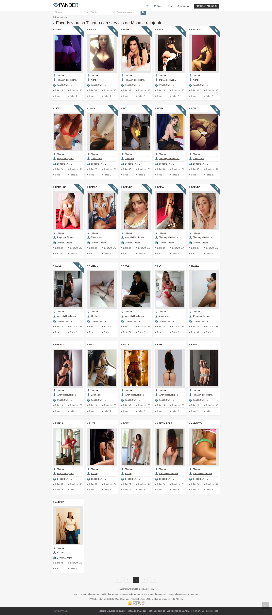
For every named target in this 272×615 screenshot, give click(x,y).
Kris (159, 344)
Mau (91, 344)
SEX (159, 266)
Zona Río (129, 158)
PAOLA (92, 29)
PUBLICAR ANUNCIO (206, 6)
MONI (126, 29)
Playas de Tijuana (167, 80)
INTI (125, 108)
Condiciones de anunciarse (179, 611)
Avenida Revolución (134, 237)
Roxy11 (195, 266)
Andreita (196, 423)
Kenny (195, 344)
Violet (127, 266)
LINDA (126, 344)
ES (147, 6)
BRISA (160, 187)
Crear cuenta (183, 6)
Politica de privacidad (136, 611)
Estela (59, 423)
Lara (160, 29)
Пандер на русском (144, 589)
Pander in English (126, 589)
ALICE (58, 266)
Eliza (92, 423)
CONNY (195, 108)
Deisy (126, 423)
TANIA (58, 29)
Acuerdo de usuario (188, 594)
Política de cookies (156, 611)
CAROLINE (60, 187)
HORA (160, 108)
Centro (94, 80)
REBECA (59, 344)
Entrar (170, 6)
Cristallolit (164, 423)
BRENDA (195, 187)
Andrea (59, 502)
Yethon (93, 266)
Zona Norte (96, 158)
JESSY (58, 108)
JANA (92, 108)
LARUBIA (196, 29)
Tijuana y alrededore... (67, 80)
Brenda (127, 187)
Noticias (102, 611)
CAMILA (93, 187)
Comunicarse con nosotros (205, 611)
